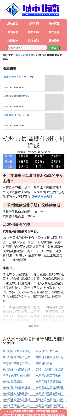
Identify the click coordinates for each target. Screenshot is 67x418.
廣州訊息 (12, 32)
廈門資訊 (54, 32)
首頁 (18, 55)
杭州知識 (33, 32)
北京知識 (33, 23)
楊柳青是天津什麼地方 (16, 95)
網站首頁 (12, 23)
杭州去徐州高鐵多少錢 (16, 369)
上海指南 (12, 41)
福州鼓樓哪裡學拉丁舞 (16, 114)
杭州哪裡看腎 (44, 363)
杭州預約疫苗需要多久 (50, 375)
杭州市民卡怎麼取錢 (48, 381)
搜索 (53, 48)
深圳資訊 (33, 41)
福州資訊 (54, 23)
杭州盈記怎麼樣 (12, 381)
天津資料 (54, 41)
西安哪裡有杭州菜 (47, 351)
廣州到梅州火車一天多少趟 (18, 76)
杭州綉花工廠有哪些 (48, 393)
